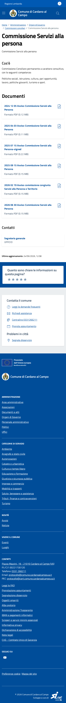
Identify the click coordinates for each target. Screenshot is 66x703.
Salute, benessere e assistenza (18, 493)
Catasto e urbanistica (13, 464)
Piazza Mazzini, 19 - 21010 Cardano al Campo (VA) (28, 564)
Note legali (7, 635)
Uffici (4, 432)
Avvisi (5, 520)
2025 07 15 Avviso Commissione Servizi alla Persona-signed (27, 147)
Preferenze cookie (11, 674)
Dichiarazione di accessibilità (17, 630)
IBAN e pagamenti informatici (17, 615)
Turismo (6, 503)
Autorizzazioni (9, 459)
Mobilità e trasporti (12, 488)
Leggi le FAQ (8, 585)
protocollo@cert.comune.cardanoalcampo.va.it (31, 578)
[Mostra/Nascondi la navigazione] (4, 13)
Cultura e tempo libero (13, 469)
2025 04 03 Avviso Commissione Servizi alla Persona (27, 127)
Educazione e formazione (15, 474)
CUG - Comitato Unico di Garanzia (19, 640)
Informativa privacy (12, 625)
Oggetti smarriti (10, 600)
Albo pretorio (8, 605)
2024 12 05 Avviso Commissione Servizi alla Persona (27, 107)
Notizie (5, 525)
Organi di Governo (11, 417)
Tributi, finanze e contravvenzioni (19, 498)
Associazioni (8, 407)
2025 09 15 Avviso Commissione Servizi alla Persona (27, 167)
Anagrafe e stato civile (13, 454)
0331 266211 (19, 571)
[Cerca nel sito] (57, 13)
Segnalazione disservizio (14, 595)
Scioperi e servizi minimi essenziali (20, 620)
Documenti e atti (10, 412)
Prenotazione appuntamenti (16, 590)
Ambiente (7, 449)
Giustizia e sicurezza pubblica (17, 478)
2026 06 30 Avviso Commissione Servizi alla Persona (27, 206)
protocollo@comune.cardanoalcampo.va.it (30, 575)
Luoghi (5, 547)
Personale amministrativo (15, 422)
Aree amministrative (12, 402)
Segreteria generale (14, 238)
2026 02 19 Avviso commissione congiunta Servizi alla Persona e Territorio (27, 187)
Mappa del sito (29, 674)
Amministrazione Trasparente (17, 610)
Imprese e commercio (13, 483)
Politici (5, 427)
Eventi (5, 542)
